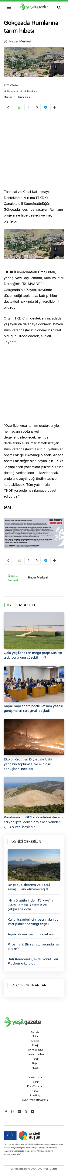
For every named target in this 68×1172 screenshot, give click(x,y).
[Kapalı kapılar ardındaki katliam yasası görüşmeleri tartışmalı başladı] (34, 684)
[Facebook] (28, 107)
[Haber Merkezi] (6, 41)
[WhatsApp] (19, 107)
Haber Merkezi (20, 41)
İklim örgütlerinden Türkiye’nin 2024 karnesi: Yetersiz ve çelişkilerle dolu (31, 904)
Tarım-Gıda (24, 97)
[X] (37, 107)
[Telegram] (45, 107)
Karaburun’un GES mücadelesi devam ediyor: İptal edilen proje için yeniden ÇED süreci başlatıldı (33, 822)
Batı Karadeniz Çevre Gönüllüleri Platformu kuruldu (33, 961)
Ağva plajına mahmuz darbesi (31, 934)
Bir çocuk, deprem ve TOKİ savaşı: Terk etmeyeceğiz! (29, 887)
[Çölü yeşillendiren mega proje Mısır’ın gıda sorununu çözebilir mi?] (34, 630)
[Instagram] (12, 1111)
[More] (54, 107)
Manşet (8, 97)
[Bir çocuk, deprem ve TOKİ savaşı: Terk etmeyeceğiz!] (34, 865)
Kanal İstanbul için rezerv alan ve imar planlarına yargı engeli (33, 921)
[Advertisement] (34, 151)
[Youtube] (32, 1111)
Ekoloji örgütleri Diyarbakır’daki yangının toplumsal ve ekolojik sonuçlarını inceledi (28, 764)
